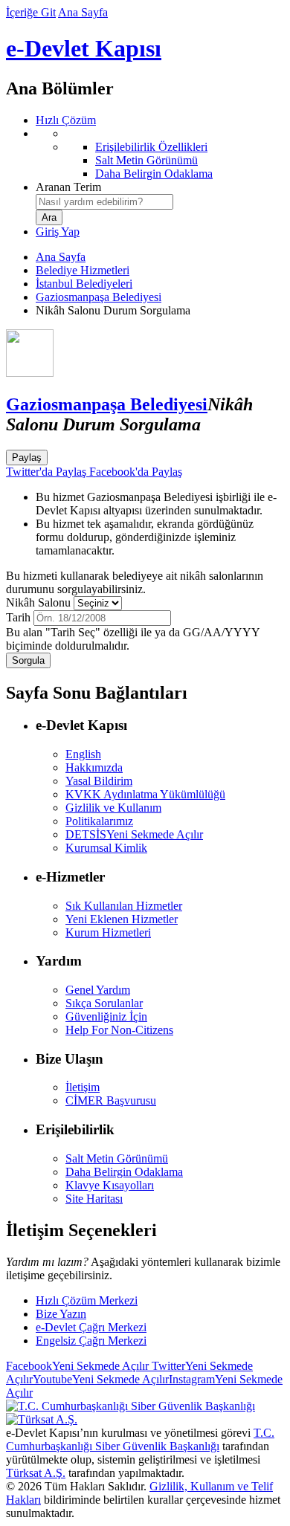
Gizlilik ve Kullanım (113, 807)
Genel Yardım (97, 989)
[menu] (160, 154)
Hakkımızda (94, 767)
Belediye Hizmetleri (82, 270)
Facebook (77, 1366)
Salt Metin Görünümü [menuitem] (146, 160)
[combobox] (104, 202)
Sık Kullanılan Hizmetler (123, 905)
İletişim (82, 1087)
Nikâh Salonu (38, 602)
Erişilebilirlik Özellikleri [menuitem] (151, 146)
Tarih (18, 617)
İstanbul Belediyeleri (84, 283)
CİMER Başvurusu (110, 1100)
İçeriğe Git (31, 12)
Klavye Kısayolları (109, 1185)
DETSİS (134, 834)
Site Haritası (94, 1198)
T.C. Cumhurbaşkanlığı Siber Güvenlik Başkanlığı (140, 1439)
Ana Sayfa (83, 12)
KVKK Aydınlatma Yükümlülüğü (145, 794)
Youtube (101, 1379)
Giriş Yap (58, 231)
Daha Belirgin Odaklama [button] (124, 1171)
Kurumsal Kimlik (106, 847)
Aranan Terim (68, 187)
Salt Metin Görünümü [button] (116, 1158)
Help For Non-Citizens (119, 1030)
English (83, 754)
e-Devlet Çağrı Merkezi (91, 1327)
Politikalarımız (99, 821)
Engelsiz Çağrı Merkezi (91, 1340)
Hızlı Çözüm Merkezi (87, 1300)
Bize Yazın (61, 1313)
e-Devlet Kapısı (83, 48)
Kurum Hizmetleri (108, 932)
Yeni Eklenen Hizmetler (121, 919)
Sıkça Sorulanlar (104, 1003)
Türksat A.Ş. (35, 1473)
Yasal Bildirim (98, 781)
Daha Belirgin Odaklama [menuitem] (154, 173)
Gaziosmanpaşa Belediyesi (98, 297)
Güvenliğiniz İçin (106, 1016)
